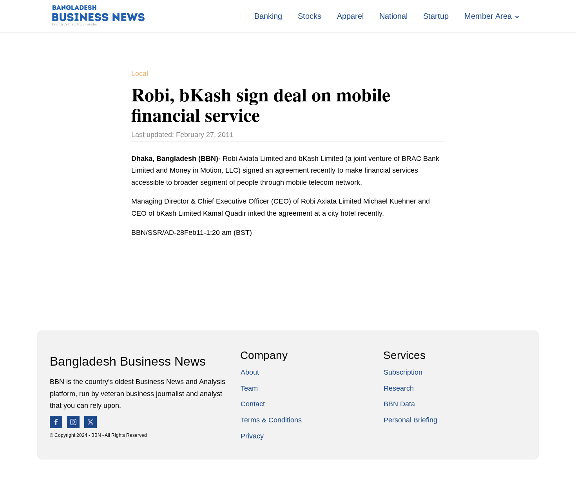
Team (249, 388)
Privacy (252, 436)
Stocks (309, 16)
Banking (268, 16)
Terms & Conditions (271, 420)
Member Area (488, 16)
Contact (253, 404)
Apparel (350, 16)
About (250, 372)
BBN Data (399, 404)
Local (139, 74)
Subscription (403, 372)
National (393, 16)
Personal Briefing (410, 420)
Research (399, 388)
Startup (436, 16)
